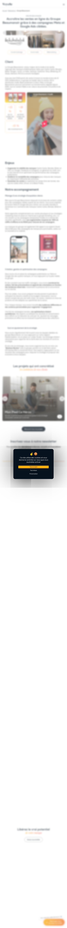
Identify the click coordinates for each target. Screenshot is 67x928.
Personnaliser (33, 474)
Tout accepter (33, 467)
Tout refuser (33, 470)
